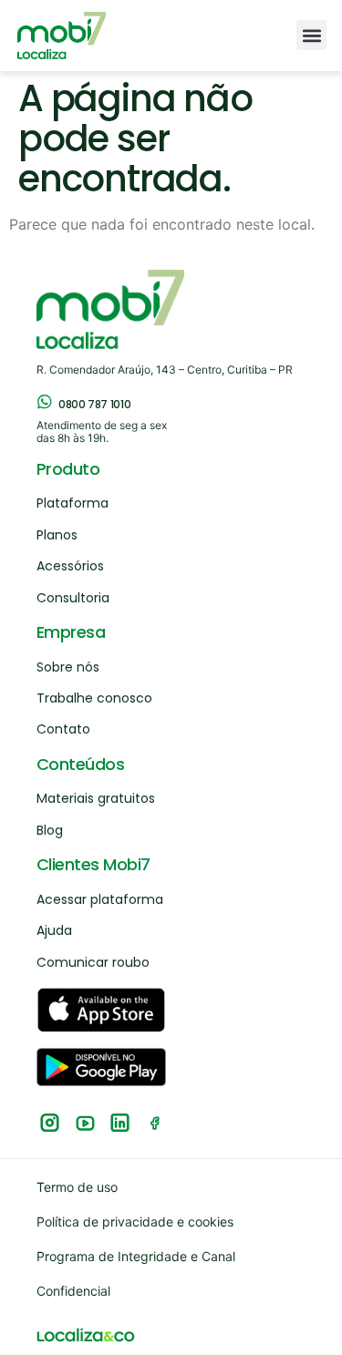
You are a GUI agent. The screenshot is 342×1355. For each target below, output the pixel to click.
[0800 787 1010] (44, 402)
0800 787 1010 (94, 404)
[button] (311, 35)
